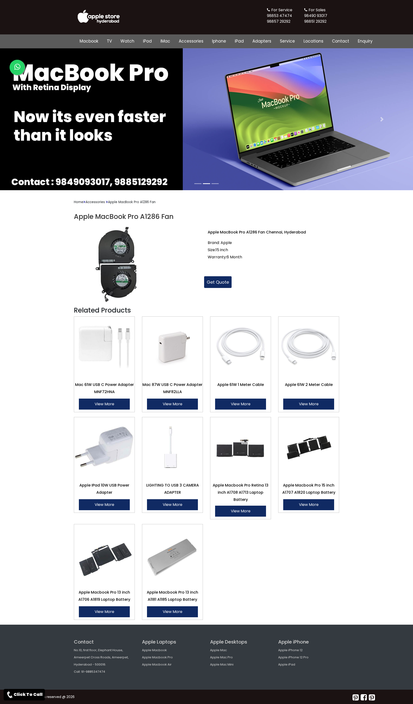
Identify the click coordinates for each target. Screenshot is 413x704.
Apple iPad (286, 664)
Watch (127, 41)
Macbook (89, 41)
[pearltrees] (372, 697)
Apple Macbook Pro (157, 657)
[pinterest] (356, 697)
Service (287, 41)
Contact (340, 41)
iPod (147, 41)
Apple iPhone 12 (290, 650)
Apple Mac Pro (221, 657)
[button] (31, 119)
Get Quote (218, 282)
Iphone (219, 41)
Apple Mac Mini (222, 664)
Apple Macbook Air (157, 664)
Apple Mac (218, 650)
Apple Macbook (154, 650)
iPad (239, 41)
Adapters (261, 41)
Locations (313, 41)
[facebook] (364, 697)
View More (104, 404)
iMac (165, 41)
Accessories (191, 41)
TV (109, 41)
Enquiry (365, 41)
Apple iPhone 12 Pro (293, 657)
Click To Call (28, 694)
